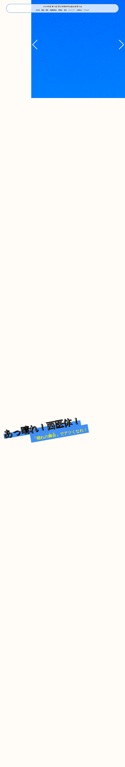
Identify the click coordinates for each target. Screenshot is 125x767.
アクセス (86, 10)
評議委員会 (53, 10)
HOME (38, 10)
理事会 (60, 10)
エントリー (71, 10)
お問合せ (79, 10)
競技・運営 (45, 10)
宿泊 (65, 10)
